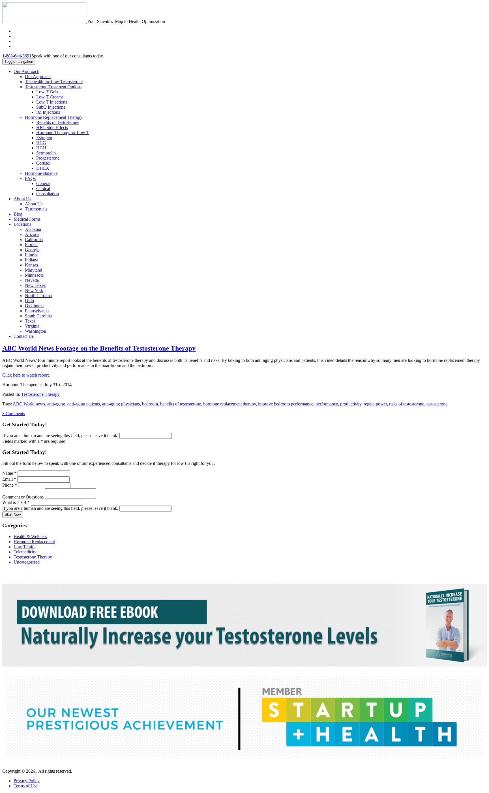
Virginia (32, 326)
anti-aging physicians (121, 403)
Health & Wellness (30, 536)
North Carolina (38, 295)
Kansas (31, 265)
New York (34, 290)
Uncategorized (27, 562)
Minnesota (34, 275)
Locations (22, 224)
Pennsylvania (37, 310)
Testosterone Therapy (40, 394)
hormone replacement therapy (229, 403)
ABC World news (29, 403)
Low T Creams (49, 96)
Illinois (31, 254)
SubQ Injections (50, 107)
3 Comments (13, 413)
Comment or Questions (23, 497)
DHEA (42, 168)
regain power (375, 403)
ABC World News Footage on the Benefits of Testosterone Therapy (99, 348)
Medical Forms (27, 219)
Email (9, 479)
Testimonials (36, 209)
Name (9, 473)
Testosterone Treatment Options (53, 86)
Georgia (32, 249)
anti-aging (56, 403)
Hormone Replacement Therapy (53, 117)
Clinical (43, 188)
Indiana (31, 259)
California (34, 239)
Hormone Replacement (34, 541)
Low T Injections (51, 102)
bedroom (150, 403)
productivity (350, 403)
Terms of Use (26, 785)
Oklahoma (34, 305)
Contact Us (24, 336)
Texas (30, 321)
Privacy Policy (27, 780)
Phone (9, 485)
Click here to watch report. (26, 375)
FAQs (30, 178)
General (43, 183)
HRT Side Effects (52, 127)
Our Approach (26, 71)
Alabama (33, 229)
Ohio (29, 300)
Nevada (32, 280)
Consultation (47, 193)
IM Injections (48, 112)
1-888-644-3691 (16, 55)
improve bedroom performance (285, 403)
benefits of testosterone (180, 403)
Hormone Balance (41, 173)
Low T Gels (47, 91)
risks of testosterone (406, 403)
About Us (22, 198)
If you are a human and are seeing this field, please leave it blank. (60, 435)
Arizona (32, 234)
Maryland (33, 270)
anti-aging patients (83, 403)
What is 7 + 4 (16, 502)
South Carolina (38, 315)
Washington (35, 331)
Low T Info (24, 546)
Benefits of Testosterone (57, 122)
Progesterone (47, 158)
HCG (41, 142)
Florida (31, 244)
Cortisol (43, 163)
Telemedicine (25, 551)
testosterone (436, 403)
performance (327, 403)
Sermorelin (46, 153)
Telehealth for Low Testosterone (54, 81)
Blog (18, 214)
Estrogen (44, 137)
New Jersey (35, 285)
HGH (41, 147)
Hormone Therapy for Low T (62, 132)
